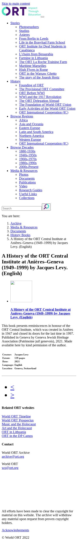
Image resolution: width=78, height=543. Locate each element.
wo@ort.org (10, 468)
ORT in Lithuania (14, 432)
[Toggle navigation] (42, 16)
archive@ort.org (13, 456)
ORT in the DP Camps (17, 436)
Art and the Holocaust (17, 428)
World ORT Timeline (16, 416)
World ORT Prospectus (18, 420)
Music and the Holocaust (19, 424)
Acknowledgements (15, 530)
